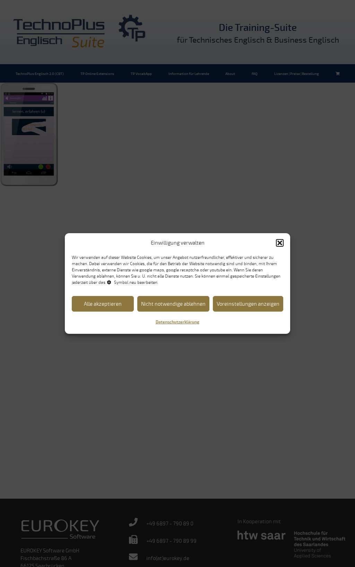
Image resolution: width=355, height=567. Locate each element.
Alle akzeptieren (103, 304)
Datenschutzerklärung (177, 322)
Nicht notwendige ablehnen (173, 304)
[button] (279, 242)
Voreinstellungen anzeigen (248, 304)
